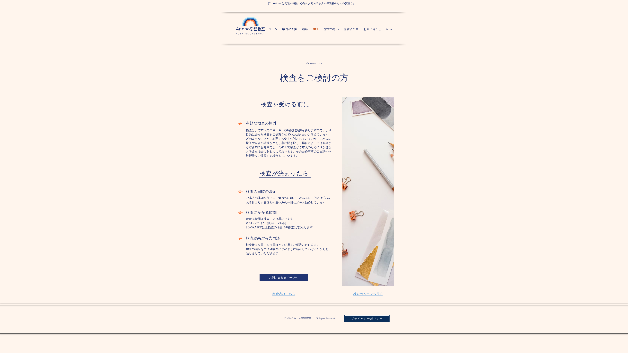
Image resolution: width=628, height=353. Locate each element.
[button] (367, 318)
